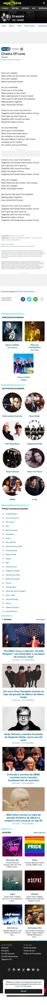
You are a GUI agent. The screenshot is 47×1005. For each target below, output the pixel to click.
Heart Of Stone (11, 611)
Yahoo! (8, 603)
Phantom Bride (11, 551)
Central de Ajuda (30, 948)
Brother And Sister (13, 579)
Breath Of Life (11, 555)
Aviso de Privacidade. (23, 986)
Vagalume (12, 3)
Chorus (8, 583)
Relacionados (29, 26)
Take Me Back (11, 587)
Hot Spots (5, 951)
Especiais (4, 948)
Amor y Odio (10, 595)
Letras (3, 26)
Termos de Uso (29, 951)
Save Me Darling (12, 599)
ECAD (3, 246)
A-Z (33, 8)
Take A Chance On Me (14, 547)
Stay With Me (11, 542)
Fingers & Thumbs (13, 571)
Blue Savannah (11, 530)
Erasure (18, 16)
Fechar (23, 991)
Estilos (25, 8)
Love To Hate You (12, 518)
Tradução (15, 49)
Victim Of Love (11, 567)
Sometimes (10, 534)
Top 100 (15, 8)
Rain (7, 563)
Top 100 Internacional (9, 957)
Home (8, 538)
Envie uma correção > (27, 292)
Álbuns (11, 26)
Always (8, 559)
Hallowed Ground (12, 607)
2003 (11, 244)
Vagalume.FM (39, 833)
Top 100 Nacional (7, 954)
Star (7, 526)
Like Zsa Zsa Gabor (13, 575)
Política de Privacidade (32, 954)
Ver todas (40, 620)
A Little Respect (12, 514)
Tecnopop (20, 20)
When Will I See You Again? (16, 591)
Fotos (19, 26)
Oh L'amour (10, 522)
